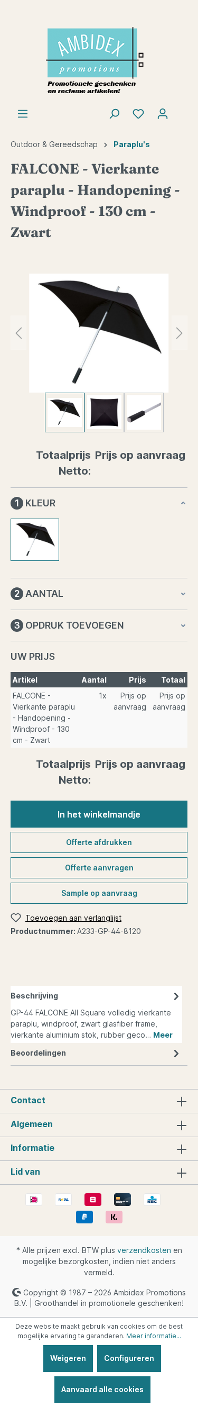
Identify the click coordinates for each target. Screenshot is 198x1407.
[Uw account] (162, 114)
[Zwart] (35, 540)
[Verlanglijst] (138, 114)
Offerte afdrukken (99, 842)
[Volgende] (179, 333)
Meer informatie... (153, 1336)
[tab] (96, 1014)
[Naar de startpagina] (99, 61)
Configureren (129, 1358)
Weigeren (68, 1358)
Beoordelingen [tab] (38, 1052)
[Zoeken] (114, 114)
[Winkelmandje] (181, 110)
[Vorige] (18, 333)
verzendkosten (144, 1250)
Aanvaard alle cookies (102, 1389)
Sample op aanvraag (99, 892)
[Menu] (23, 114)
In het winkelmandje (99, 814)
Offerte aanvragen (99, 867)
